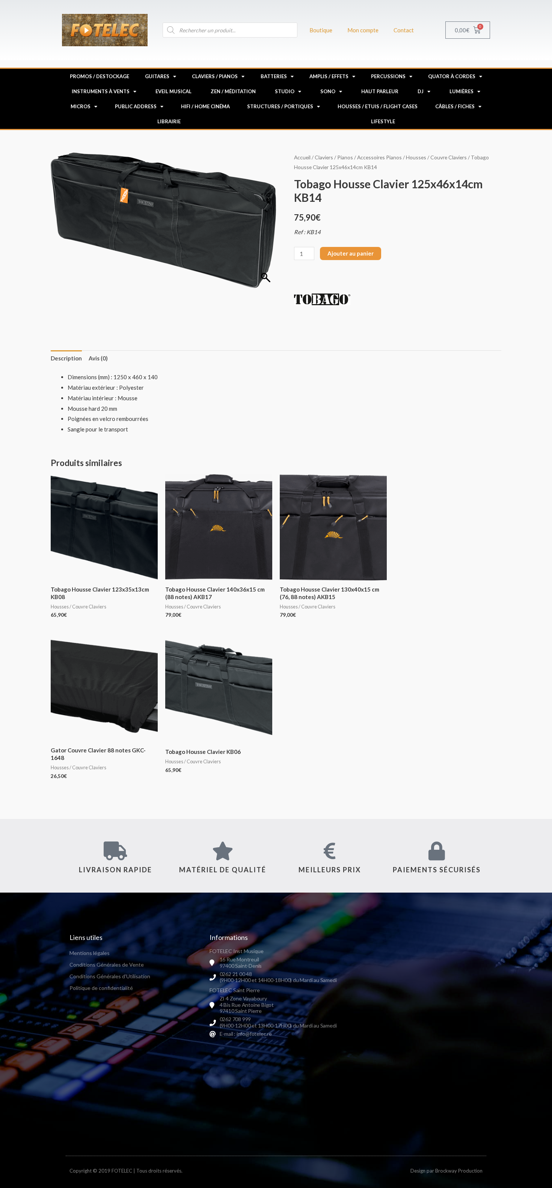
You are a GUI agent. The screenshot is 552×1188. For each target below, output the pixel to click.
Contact (404, 30)
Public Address (136, 106)
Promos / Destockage (99, 76)
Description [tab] (66, 358)
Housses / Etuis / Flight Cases (378, 106)
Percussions (388, 76)
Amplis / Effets (328, 76)
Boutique (320, 30)
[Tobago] (322, 299)
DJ (421, 91)
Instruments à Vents (101, 91)
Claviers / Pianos (215, 76)
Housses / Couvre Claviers (436, 157)
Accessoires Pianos (379, 157)
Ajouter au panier (350, 253)
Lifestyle (383, 121)
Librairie (169, 121)
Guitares (157, 76)
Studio (284, 91)
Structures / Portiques (280, 106)
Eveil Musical (173, 91)
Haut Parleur (379, 91)
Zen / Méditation (233, 91)
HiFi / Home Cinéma (205, 106)
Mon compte (363, 30)
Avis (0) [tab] (98, 358)
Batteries (274, 76)
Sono (327, 91)
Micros (80, 106)
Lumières (461, 91)
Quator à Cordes (451, 76)
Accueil (302, 157)
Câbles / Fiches (455, 106)
